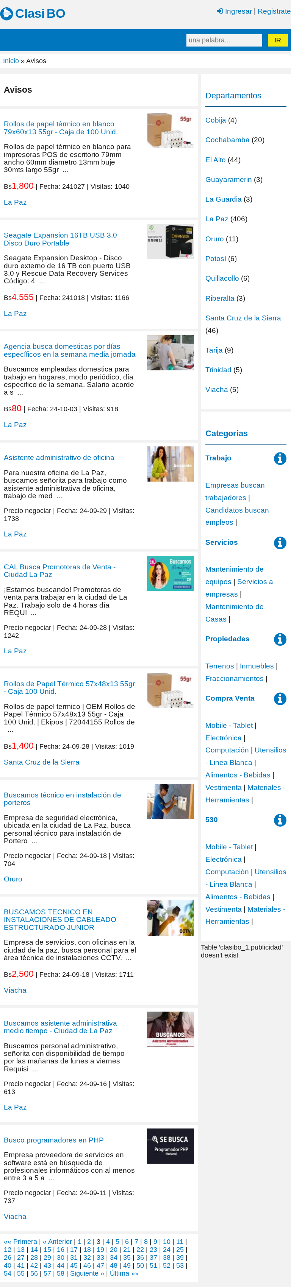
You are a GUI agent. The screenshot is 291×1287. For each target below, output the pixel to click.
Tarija (214, 350)
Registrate (274, 11)
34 (113, 1257)
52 (167, 1265)
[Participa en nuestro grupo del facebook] (280, 461)
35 (127, 1257)
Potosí (215, 258)
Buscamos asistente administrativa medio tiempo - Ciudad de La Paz (60, 1027)
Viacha (15, 990)
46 (87, 1265)
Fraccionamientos (234, 678)
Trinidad (218, 369)
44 (60, 1265)
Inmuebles (257, 666)
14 (34, 1249)
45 (74, 1265)
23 (153, 1249)
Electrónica (223, 738)
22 (140, 1249)
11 (179, 1241)
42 (34, 1265)
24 (167, 1249)
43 (47, 1265)
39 (180, 1257)
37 (153, 1257)
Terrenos (219, 666)
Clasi (30, 13)
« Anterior (57, 1241)
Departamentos (233, 95)
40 (7, 1265)
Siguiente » (87, 1273)
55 (21, 1273)
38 (167, 1257)
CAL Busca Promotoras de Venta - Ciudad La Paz (60, 570)
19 (100, 1249)
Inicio (11, 61)
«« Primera (20, 1241)
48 (113, 1265)
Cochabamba (227, 139)
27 (21, 1257)
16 (60, 1249)
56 (34, 1273)
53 (180, 1265)
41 (21, 1265)
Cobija (215, 120)
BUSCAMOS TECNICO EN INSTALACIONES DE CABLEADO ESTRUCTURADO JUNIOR (60, 919)
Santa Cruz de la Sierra (42, 762)
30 (60, 1257)
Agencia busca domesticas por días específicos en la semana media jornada (70, 350)
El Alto (215, 159)
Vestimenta (223, 787)
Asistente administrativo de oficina (59, 457)
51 (153, 1265)
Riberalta (220, 298)
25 (180, 1249)
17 (74, 1249)
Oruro (13, 879)
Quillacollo (222, 278)
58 (60, 1273)
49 (127, 1265)
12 (7, 1249)
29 (47, 1257)
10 (167, 1241)
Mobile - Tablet (229, 725)
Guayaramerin (228, 179)
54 (7, 1273)
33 (100, 1257)
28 (34, 1257)
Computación (227, 750)
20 (113, 1249)
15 (47, 1249)
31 (74, 1257)
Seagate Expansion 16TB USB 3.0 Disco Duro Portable (60, 239)
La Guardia (223, 199)
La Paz (15, 202)
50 (140, 1265)
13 (21, 1249)
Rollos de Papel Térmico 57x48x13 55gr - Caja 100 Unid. (69, 687)
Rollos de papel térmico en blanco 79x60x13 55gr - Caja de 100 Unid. (61, 127)
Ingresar (237, 11)
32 (87, 1257)
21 (127, 1249)
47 (100, 1265)
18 (87, 1249)
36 (140, 1257)
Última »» (124, 1273)
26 (7, 1257)
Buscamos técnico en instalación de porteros (62, 799)
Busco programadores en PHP (54, 1140)
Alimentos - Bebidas (238, 775)
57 (47, 1273)
